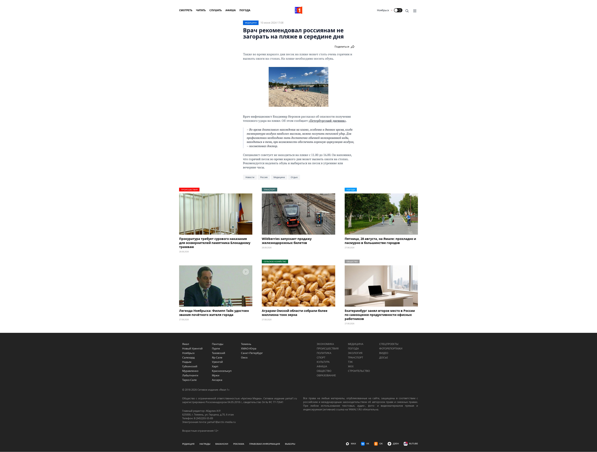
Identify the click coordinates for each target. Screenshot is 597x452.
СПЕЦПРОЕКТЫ (388, 344)
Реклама (238, 443)
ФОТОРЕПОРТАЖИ (390, 348)
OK (381, 443)
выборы (290, 443)
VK (367, 443)
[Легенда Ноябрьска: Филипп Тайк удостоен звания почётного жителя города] (215, 286)
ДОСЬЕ (383, 357)
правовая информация (264, 443)
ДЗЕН (396, 443)
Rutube (413, 443)
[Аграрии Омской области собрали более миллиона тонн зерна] (298, 286)
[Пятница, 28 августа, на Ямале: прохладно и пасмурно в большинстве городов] (381, 214)
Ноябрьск (383, 10)
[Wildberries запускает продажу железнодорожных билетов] (298, 214)
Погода (244, 10)
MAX (353, 443)
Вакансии (221, 443)
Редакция (188, 443)
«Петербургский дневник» (327, 121)
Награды (204, 443)
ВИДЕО (383, 353)
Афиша (230, 10)
